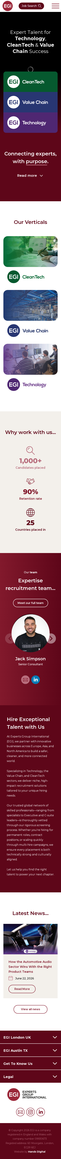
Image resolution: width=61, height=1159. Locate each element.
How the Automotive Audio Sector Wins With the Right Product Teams (30, 967)
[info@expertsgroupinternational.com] (20, 1112)
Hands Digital (36, 1151)
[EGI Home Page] (8, 6)
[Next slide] (51, 638)
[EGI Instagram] (30, 1112)
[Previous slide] (10, 638)
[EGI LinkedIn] (35, 679)
